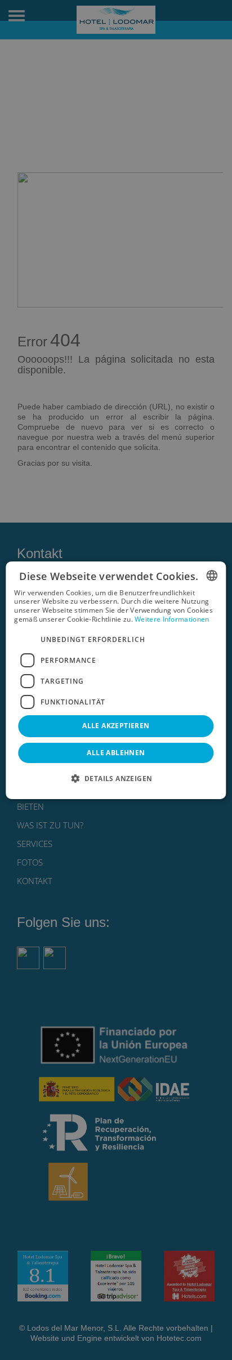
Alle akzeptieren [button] (115, 725)
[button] (116, 778)
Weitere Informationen (172, 619)
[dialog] (116, 680)
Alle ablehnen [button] (116, 752)
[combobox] (212, 575)
